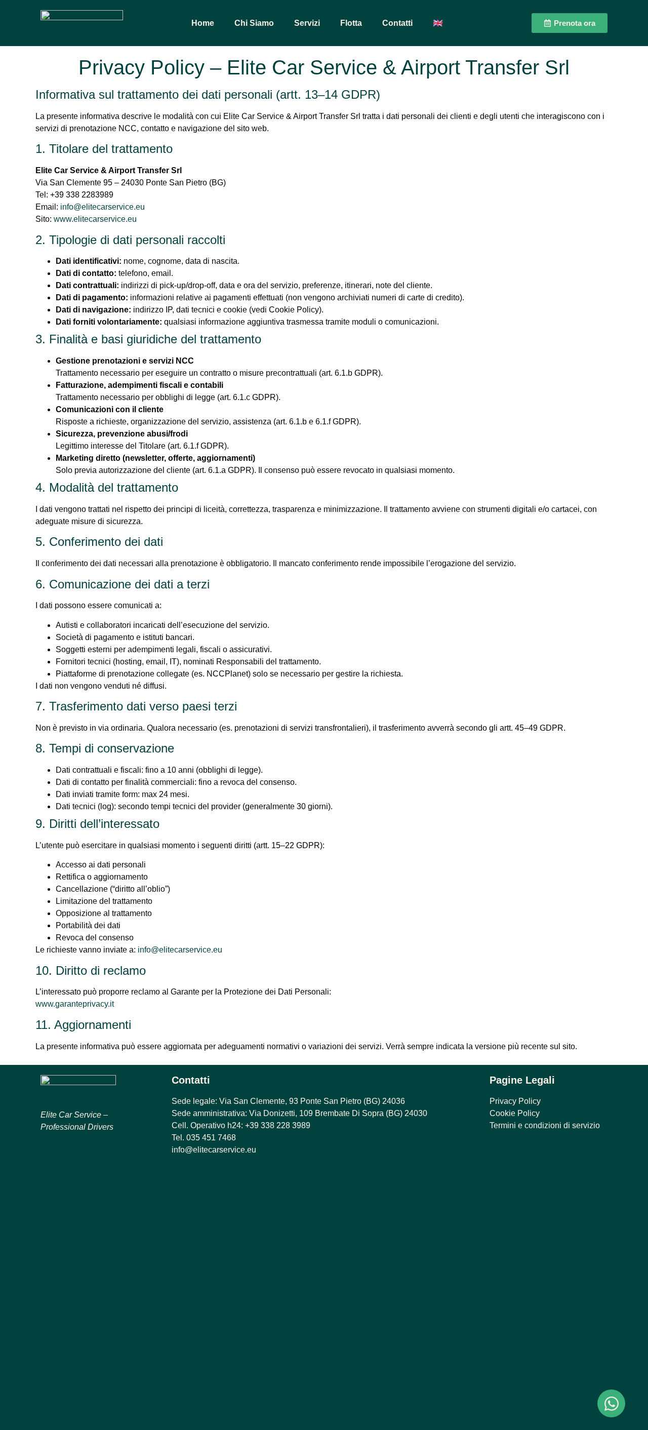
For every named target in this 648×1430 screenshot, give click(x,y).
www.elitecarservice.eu (95, 219)
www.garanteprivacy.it (74, 1004)
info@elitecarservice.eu (102, 207)
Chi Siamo (254, 23)
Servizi (307, 23)
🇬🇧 (438, 23)
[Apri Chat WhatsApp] (611, 1403)
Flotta (351, 23)
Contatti (397, 23)
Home (202, 23)
